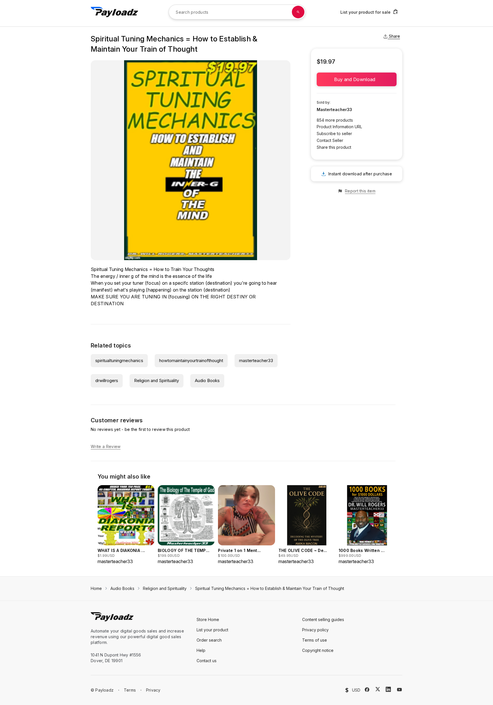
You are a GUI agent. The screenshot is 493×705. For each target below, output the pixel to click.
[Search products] (298, 12)
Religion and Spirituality (156, 380)
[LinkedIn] (388, 689)
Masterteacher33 (334, 109)
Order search (209, 640)
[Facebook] (367, 689)
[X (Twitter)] (377, 689)
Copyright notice (318, 650)
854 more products (335, 120)
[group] (126, 525)
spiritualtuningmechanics (119, 360)
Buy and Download (356, 79)
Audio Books (207, 380)
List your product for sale (365, 12)
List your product (212, 629)
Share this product (334, 147)
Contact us (207, 660)
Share (394, 36)
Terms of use (314, 640)
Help (201, 650)
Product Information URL (339, 126)
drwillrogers (106, 380)
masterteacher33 (256, 360)
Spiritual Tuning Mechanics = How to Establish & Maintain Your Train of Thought (269, 588)
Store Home (208, 619)
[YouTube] (399, 689)
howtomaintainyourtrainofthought (191, 360)
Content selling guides (323, 619)
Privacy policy (315, 629)
